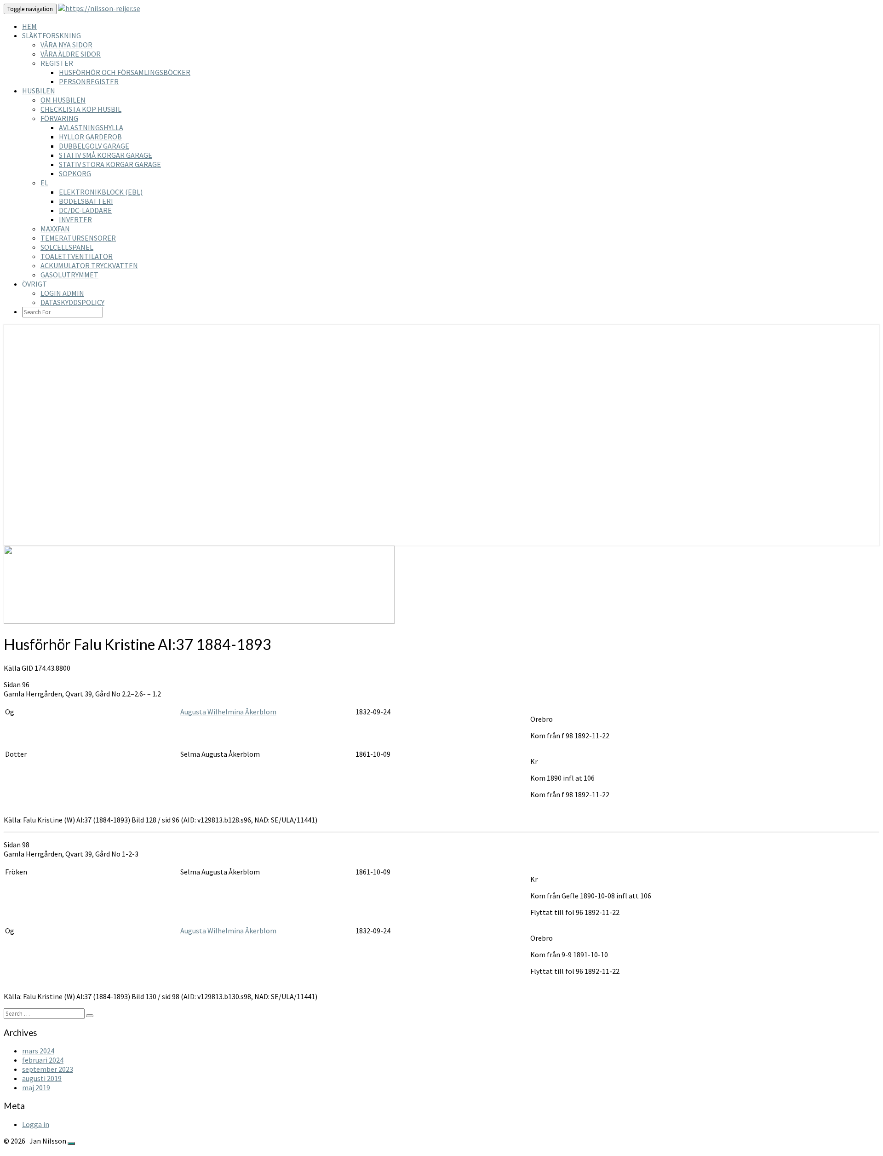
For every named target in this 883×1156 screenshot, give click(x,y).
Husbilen (38, 90)
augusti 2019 (42, 1078)
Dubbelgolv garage (94, 145)
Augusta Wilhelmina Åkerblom (228, 711)
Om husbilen (63, 99)
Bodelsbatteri (86, 201)
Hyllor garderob (90, 136)
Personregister (89, 81)
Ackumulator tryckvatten (89, 265)
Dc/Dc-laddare (85, 210)
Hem (29, 26)
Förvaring (59, 118)
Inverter (75, 219)
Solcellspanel (66, 247)
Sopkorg (75, 173)
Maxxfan (55, 228)
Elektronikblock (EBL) (101, 191)
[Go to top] (71, 1143)
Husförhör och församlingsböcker (124, 72)
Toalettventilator (76, 256)
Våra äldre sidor (70, 53)
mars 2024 (38, 1050)
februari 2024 (42, 1059)
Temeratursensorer (78, 237)
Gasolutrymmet (69, 274)
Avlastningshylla (91, 127)
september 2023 (47, 1069)
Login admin (62, 293)
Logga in (35, 1124)
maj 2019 (36, 1087)
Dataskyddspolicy (72, 302)
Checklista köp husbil (80, 109)
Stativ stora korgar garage (110, 164)
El (44, 182)
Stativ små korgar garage (105, 155)
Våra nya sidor (66, 44)
